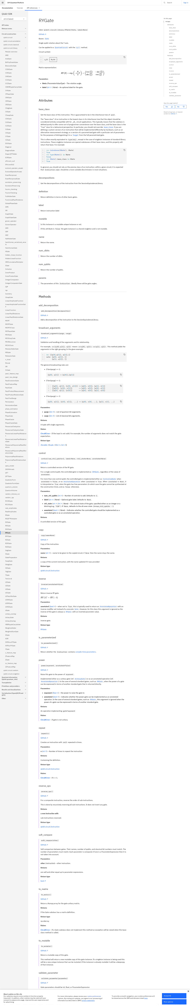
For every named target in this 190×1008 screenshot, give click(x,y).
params (171, 52)
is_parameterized (174, 74)
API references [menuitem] (32, 8)
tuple (51, 445)
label (170, 37)
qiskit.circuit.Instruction (50, 570)
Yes (166, 107)
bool (42, 881)
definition (172, 34)
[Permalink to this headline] (55, 20)
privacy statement (88, 1000)
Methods (170, 55)
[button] (188, 991)
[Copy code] (124, 57)
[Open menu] (2, 2)
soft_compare (173, 86)
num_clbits (172, 46)
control (171, 65)
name (171, 43)
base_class (172, 28)
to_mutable (172, 92)
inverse (171, 71)
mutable (171, 40)
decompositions (174, 31)
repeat (171, 80)
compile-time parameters (85, 652)
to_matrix (172, 89)
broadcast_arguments (176, 62)
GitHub (41, 34)
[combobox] (14, 19)
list (57, 445)
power (171, 77)
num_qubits (172, 49)
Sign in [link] (186, 3)
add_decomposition (175, 58)
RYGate (43, 629)
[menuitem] (7, 7)
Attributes (170, 24)
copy (170, 68)
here (145, 998)
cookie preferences (94, 996)
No (178, 107)
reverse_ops (173, 83)
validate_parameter (175, 95)
